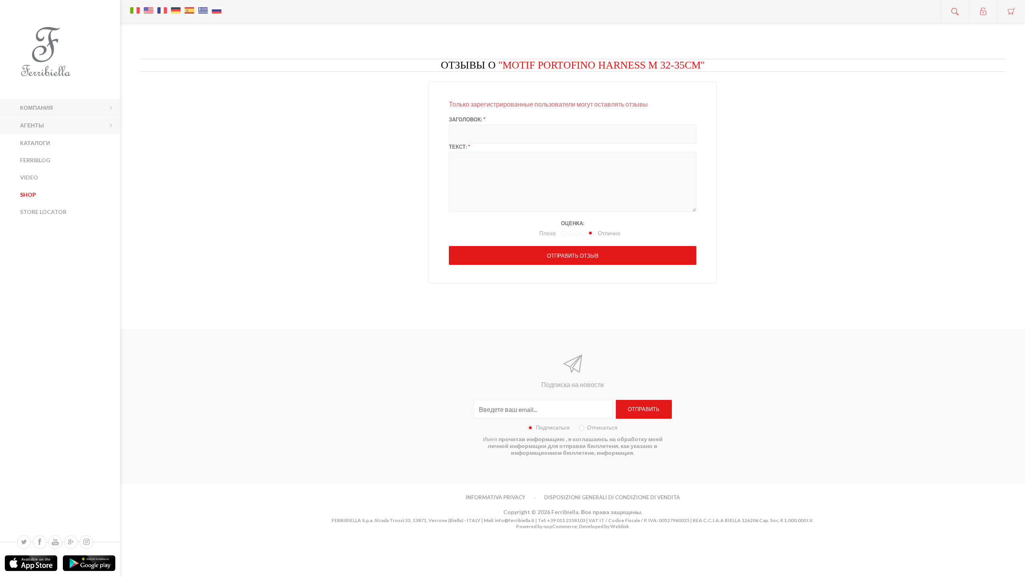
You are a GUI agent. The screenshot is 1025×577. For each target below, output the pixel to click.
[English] (148, 6)
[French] (162, 6)
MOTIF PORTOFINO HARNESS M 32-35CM (601, 65)
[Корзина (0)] (1011, 11)
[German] (175, 6)
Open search (955, 11)
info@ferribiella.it (515, 520)
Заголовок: (465, 119)
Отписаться (602, 427)
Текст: (458, 146)
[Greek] (203, 6)
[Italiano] (135, 6)
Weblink (619, 526)
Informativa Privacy (495, 497)
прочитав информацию (532, 439)
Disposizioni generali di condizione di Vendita (612, 497)
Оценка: (572, 223)
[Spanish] (189, 6)
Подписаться (553, 427)
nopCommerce (560, 526)
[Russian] (216, 6)
